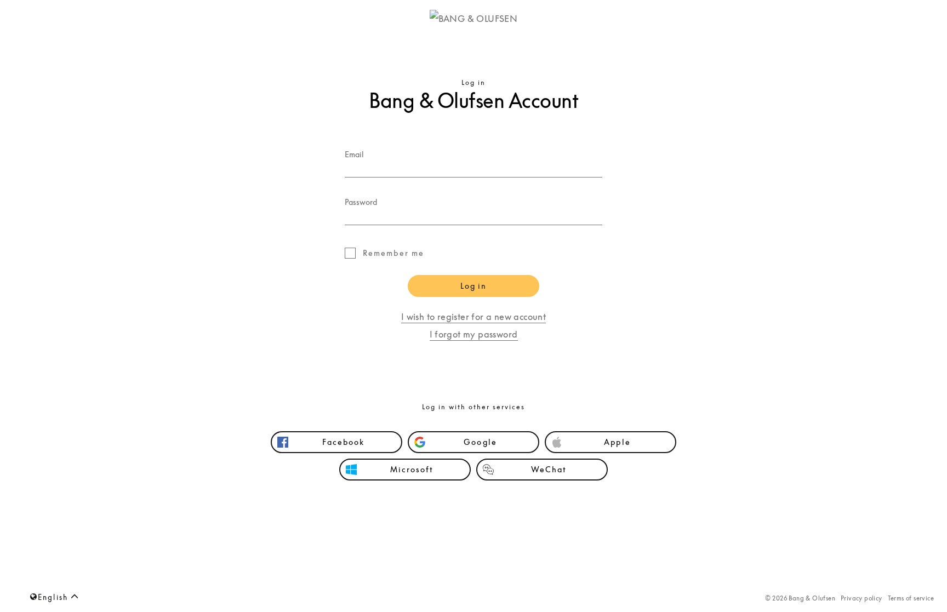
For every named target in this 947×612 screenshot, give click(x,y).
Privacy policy (861, 598)
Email (354, 154)
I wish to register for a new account (473, 316)
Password (361, 201)
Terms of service (911, 598)
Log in (473, 285)
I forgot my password (474, 334)
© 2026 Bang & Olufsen (800, 598)
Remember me (393, 253)
